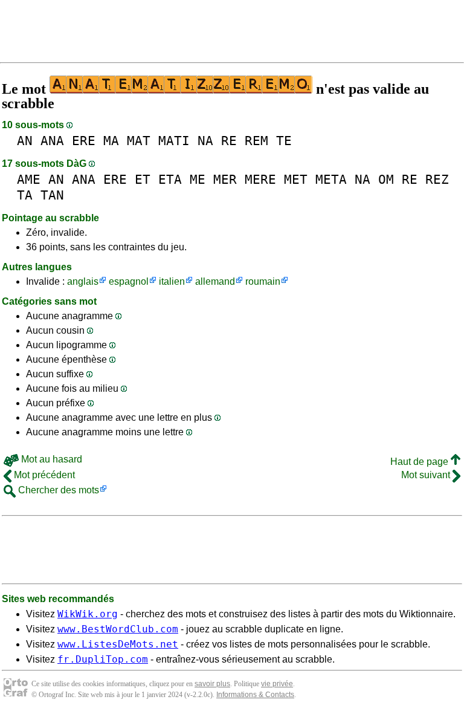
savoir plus (212, 684)
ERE (83, 140)
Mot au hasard (50, 459)
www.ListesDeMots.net (117, 644)
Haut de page (420, 461)
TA (25, 195)
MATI (174, 140)
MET (296, 179)
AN (25, 140)
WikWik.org (87, 614)
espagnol (129, 281)
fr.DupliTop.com (102, 659)
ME (197, 179)
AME (28, 179)
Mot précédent (43, 475)
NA (205, 140)
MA (111, 140)
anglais (82, 281)
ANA (52, 140)
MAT (138, 140)
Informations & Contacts (255, 694)
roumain (262, 281)
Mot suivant (427, 475)
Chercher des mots (57, 490)
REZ (437, 179)
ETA (170, 179)
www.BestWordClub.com (117, 629)
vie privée (277, 684)
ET (142, 179)
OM (386, 179)
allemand (215, 281)
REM (256, 140)
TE (284, 140)
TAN (52, 195)
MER (225, 179)
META (331, 179)
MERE (260, 179)
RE (229, 140)
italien (172, 281)
